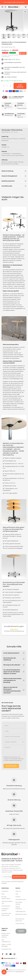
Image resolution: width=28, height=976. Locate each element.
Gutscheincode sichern (19, 877)
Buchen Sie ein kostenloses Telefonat (6, 935)
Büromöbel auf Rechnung (20, 919)
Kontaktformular (6, 949)
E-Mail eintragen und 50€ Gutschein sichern (14, 2)
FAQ (17, 894)
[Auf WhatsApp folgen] (14, 954)
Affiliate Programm (19, 907)
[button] (4, 972)
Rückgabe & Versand (5, 909)
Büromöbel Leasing (19, 903)
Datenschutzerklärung (15, 760)
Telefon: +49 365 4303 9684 (6, 945)
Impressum (5, 891)
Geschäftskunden (21, 899)
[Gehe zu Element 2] (9, 36)
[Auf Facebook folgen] (3, 954)
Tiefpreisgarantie (20, 911)
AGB (3, 894)
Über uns (18, 891)
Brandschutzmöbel (21, 915)
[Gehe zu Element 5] (23, 36)
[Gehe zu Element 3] (14, 36)
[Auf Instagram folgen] (7, 954)
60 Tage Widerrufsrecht (6, 897)
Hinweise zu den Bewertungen (6, 914)
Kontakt (18, 896)
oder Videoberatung (6, 940)
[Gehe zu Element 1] (4, 36)
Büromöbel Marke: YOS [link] (8, 47)
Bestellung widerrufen (21, 931)
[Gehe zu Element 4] (18, 36)
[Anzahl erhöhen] (11, 86)
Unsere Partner (20, 923)
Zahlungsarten (6, 906)
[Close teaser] (7, 969)
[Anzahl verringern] (4, 86)
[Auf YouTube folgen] (10, 954)
